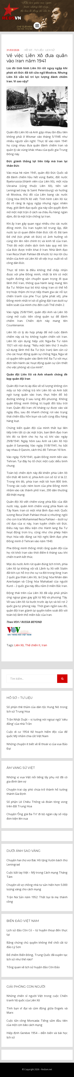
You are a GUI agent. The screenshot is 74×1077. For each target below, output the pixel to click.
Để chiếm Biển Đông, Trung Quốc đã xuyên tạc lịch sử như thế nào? (37, 957)
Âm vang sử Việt (21, 768)
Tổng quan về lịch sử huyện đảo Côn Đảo (33, 967)
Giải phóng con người (26, 987)
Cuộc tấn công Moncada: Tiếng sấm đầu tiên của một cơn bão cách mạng (37, 1023)
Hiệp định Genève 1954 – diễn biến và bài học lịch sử (37, 1035)
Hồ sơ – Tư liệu (20, 698)
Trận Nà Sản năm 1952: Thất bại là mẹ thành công (37, 899)
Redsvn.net (46, 1069)
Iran (44, 645)
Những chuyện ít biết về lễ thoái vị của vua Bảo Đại (37, 746)
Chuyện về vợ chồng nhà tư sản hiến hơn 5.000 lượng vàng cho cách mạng (37, 887)
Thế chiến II (32, 645)
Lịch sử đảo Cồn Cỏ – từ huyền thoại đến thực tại (37, 932)
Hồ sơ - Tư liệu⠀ (34, 50)
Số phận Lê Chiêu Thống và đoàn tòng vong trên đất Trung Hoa (37, 804)
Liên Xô (19, 645)
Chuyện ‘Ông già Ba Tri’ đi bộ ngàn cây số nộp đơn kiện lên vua (37, 816)
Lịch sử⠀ (50, 50)
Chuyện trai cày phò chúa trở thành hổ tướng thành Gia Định (37, 792)
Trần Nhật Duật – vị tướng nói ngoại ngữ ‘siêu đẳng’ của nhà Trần (37, 722)
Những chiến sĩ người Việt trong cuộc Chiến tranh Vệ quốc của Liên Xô (37, 998)
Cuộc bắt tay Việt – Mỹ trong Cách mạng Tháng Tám (37, 875)
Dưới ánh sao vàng (23, 851)
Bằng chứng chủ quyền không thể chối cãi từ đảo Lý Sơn (37, 945)
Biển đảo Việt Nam (23, 921)
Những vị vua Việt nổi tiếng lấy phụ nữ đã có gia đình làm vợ (37, 779)
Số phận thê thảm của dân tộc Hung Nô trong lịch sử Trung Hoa (37, 709)
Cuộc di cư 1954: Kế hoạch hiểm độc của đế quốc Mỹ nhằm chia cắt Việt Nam (37, 734)
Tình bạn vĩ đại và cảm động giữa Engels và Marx (37, 1010)
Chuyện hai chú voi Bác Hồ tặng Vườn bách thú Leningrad (37, 862)
